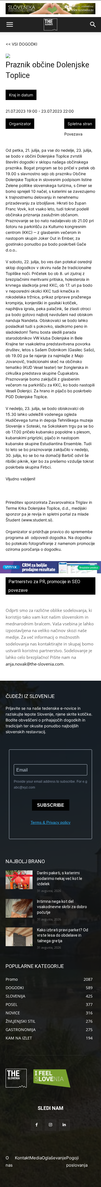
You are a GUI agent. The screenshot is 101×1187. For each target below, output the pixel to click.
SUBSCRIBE (50, 805)
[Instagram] (50, 1124)
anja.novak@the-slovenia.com (34, 664)
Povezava (73, 134)
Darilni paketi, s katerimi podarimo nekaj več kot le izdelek (59, 878)
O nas (9, 1161)
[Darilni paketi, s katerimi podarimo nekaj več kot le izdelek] (19, 879)
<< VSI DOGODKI (21, 44)
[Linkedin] (64, 1124)
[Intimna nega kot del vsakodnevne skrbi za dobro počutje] (19, 908)
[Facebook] (36, 1124)
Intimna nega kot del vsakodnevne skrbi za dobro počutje (62, 907)
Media (36, 1157)
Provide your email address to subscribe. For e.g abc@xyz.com (50, 784)
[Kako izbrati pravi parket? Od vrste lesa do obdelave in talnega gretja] (19, 936)
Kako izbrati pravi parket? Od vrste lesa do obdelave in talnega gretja (62, 935)
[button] (10, 24)
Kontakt (22, 1157)
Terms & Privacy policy (50, 822)
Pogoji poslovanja (77, 1161)
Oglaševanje (54, 1157)
